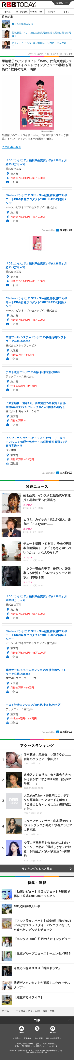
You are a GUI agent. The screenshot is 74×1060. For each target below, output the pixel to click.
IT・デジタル (22, 12)
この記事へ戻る (11, 147)
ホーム (7, 12)
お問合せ (17, 1038)
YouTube (52, 1032)
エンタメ (52, 12)
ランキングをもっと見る (37, 868)
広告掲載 (28, 1038)
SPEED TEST (36, 12)
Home (21, 1032)
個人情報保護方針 (54, 1038)
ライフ (66, 12)
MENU (60, 2)
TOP (37, 1020)
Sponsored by (48, 230)
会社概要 (39, 1038)
